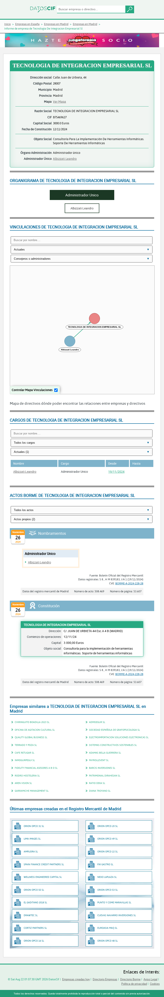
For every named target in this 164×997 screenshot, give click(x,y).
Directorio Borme (130, 979)
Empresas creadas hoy (76, 979)
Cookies (155, 984)
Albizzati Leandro (65, 159)
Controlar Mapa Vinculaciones (32, 390)
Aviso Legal (150, 979)
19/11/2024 (116, 472)
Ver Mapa (59, 101)
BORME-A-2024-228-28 (129, 583)
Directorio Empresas (105, 979)
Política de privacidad (134, 984)
